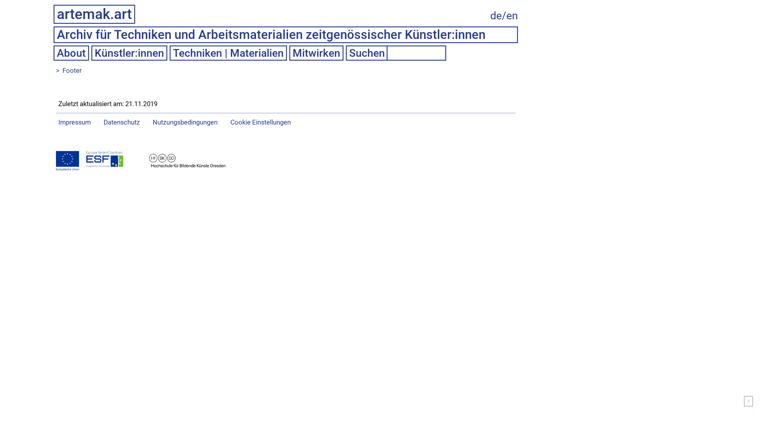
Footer (72, 70)
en (512, 15)
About (71, 53)
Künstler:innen (129, 53)
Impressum (74, 122)
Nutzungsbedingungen (185, 122)
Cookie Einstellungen (260, 122)
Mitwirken (316, 53)
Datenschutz (122, 122)
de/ (498, 15)
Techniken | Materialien (228, 53)
